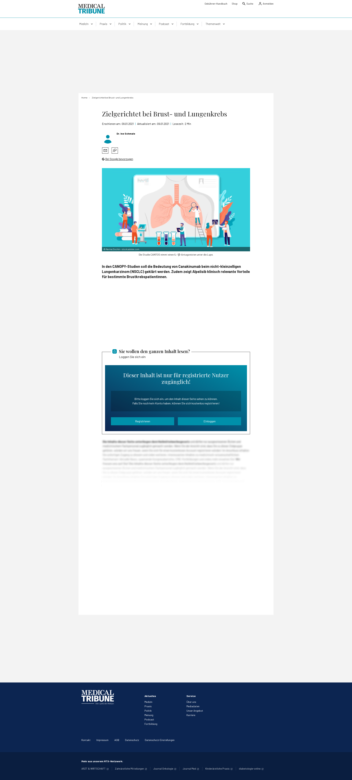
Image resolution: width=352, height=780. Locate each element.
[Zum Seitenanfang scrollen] (345, 773)
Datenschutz (132, 740)
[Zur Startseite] (91, 9)
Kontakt (86, 740)
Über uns (191, 701)
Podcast (149, 719)
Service (191, 696)
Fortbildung (150, 723)
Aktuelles (150, 696)
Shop (235, 3)
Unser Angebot (194, 710)
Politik (148, 710)
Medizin (148, 701)
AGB (116, 740)
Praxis (148, 706)
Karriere (190, 715)
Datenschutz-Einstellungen (160, 740)
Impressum (102, 740)
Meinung (148, 715)
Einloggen (209, 421)
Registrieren (142, 421)
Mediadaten (192, 706)
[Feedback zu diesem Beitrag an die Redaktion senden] (115, 150)
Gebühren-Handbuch (216, 3)
